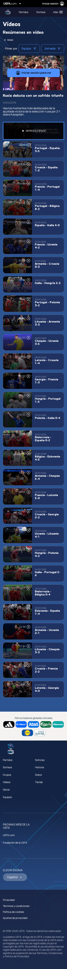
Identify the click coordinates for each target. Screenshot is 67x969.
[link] (23, 12)
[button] (57, 12)
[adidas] (9, 724)
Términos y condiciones (16, 906)
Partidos (7, 760)
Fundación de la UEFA (15, 842)
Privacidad (9, 900)
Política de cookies (13, 911)
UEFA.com (9, 835)
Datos (6, 789)
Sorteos (7, 767)
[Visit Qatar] (40, 732)
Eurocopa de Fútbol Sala (8, 12)
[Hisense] (58, 724)
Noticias (39, 760)
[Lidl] (27, 732)
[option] (33, 131)
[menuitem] (24, 12)
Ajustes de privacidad (15, 918)
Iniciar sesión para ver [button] (36, 73)
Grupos (7, 774)
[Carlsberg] (46, 724)
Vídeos (6, 782)
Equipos (7, 797)
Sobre (38, 774)
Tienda (39, 782)
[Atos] (33, 724)
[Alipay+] (21, 724)
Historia (39, 767)
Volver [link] (10, 39)
